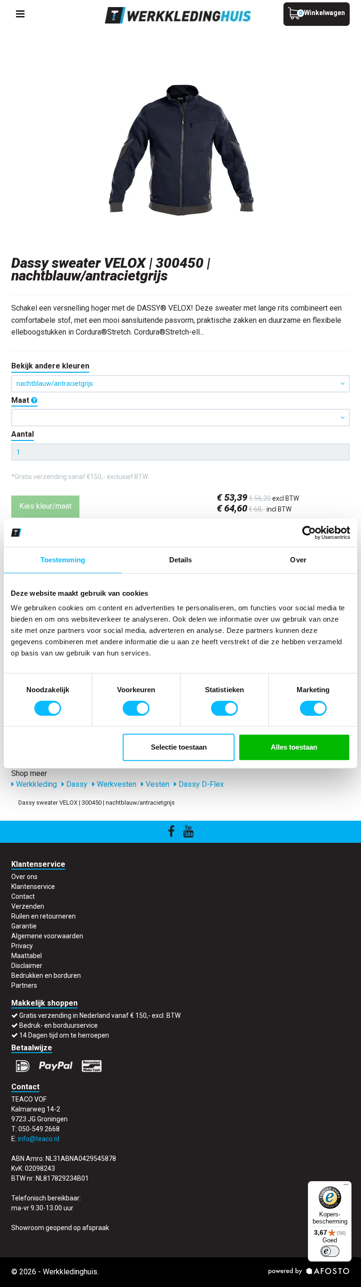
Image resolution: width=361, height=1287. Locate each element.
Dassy (75, 784)
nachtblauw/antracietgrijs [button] (54, 383)
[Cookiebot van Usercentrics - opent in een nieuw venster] (309, 533)
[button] (180, 417)
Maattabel (26, 955)
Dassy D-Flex (200, 784)
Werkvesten (115, 784)
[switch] (136, 708)
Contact (23, 896)
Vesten (156, 784)
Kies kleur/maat (45, 506)
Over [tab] (298, 560)
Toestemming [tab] (62, 560)
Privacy (22, 946)
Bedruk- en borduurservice (58, 1025)
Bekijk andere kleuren (50, 365)
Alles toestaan (294, 747)
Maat (21, 400)
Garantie (24, 926)
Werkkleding (35, 784)
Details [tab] (180, 560)
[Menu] (346, 1186)
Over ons (24, 876)
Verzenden (27, 906)
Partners (24, 985)
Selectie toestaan (179, 747)
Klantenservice (33, 886)
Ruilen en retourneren (43, 916)
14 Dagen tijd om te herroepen (64, 1035)
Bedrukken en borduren (46, 975)
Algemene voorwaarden (47, 936)
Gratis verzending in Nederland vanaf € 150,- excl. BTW (99, 1015)
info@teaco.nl (38, 1139)
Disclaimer (26, 965)
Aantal (22, 434)
